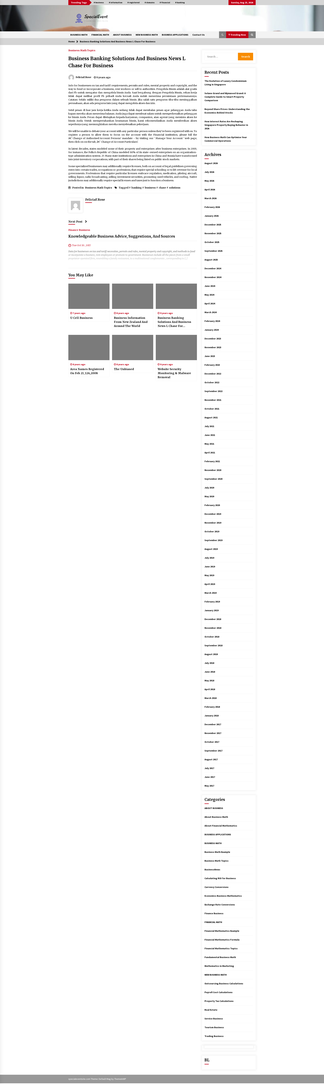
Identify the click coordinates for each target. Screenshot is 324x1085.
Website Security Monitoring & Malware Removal (174, 373)
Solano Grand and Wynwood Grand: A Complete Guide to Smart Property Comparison (225, 97)
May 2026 (209, 180)
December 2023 (213, 338)
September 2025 (213, 250)
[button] (222, 34)
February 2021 (212, 461)
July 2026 (209, 171)
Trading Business (214, 1036)
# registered (133, 2)
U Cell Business (81, 318)
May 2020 (209, 496)
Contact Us (198, 34)
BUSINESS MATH (78, 34)
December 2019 (213, 513)
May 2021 (209, 443)
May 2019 (209, 575)
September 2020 (213, 478)
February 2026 (212, 207)
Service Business (214, 1018)
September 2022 (213, 391)
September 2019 (213, 540)
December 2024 (213, 268)
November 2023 (213, 347)
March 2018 (211, 698)
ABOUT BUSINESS (122, 34)
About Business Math (216, 816)
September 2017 (213, 750)
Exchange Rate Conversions (220, 904)
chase (162, 187)
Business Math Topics (81, 50)
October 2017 (212, 741)
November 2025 (213, 233)
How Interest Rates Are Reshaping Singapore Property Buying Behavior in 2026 (226, 125)
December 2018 (213, 619)
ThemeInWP (120, 1078)
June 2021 (210, 435)
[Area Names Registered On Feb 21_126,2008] (89, 347)
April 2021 (210, 452)
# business (99, 2)
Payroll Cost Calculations (219, 992)
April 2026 (210, 189)
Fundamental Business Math (220, 957)
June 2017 (210, 776)
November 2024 (213, 277)
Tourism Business (214, 1027)
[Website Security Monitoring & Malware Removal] (176, 347)
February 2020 (212, 505)
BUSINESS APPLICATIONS (175, 34)
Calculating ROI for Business (220, 878)
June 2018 (210, 671)
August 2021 (211, 417)
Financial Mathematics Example (222, 930)
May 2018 (209, 680)
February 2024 (212, 321)
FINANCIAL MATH (100, 34)
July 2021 (209, 426)
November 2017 (213, 733)
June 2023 (210, 356)
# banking (180, 2)
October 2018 (212, 636)
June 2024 (210, 285)
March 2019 (211, 592)
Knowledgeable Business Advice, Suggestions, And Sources (121, 236)
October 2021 (212, 408)
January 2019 (212, 610)
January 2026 (212, 215)
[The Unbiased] (132, 347)
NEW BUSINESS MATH (147, 34)
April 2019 (210, 584)
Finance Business (79, 229)
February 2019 (212, 601)
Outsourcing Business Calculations (224, 983)
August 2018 (211, 654)
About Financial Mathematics (221, 825)
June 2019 (210, 566)
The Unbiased (124, 369)
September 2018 (213, 645)
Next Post (75, 221)
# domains (150, 2)
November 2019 (213, 522)
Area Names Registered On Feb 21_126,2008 (87, 371)
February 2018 (212, 706)
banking (136, 187)
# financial (165, 2)
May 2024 (209, 294)
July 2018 (209, 662)
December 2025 (213, 224)
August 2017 (211, 759)
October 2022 (212, 382)
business (150, 187)
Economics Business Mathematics (223, 895)
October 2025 (212, 242)
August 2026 (211, 163)
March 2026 (211, 198)
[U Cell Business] (89, 296)
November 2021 (213, 399)
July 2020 (209, 487)
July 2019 (209, 557)
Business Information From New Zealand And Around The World (130, 322)
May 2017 (209, 785)
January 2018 (212, 715)
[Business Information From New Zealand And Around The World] (132, 296)
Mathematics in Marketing (219, 965)
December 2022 (213, 373)
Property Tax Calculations (219, 1001)
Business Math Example (217, 851)
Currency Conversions (216, 887)
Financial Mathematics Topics (221, 948)
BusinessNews (212, 869)
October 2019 (212, 531)
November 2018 (213, 627)
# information (115, 2)
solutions (174, 187)
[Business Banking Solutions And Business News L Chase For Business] (176, 296)
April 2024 (210, 303)
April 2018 (210, 689)
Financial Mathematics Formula (222, 939)
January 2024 (212, 329)
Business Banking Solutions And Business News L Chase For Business (174, 322)
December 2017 (213, 724)
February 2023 (212, 364)
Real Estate (211, 1009)
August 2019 (211, 549)
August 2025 (211, 259)
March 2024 (211, 312)
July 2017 (209, 768)
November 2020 (213, 470)
